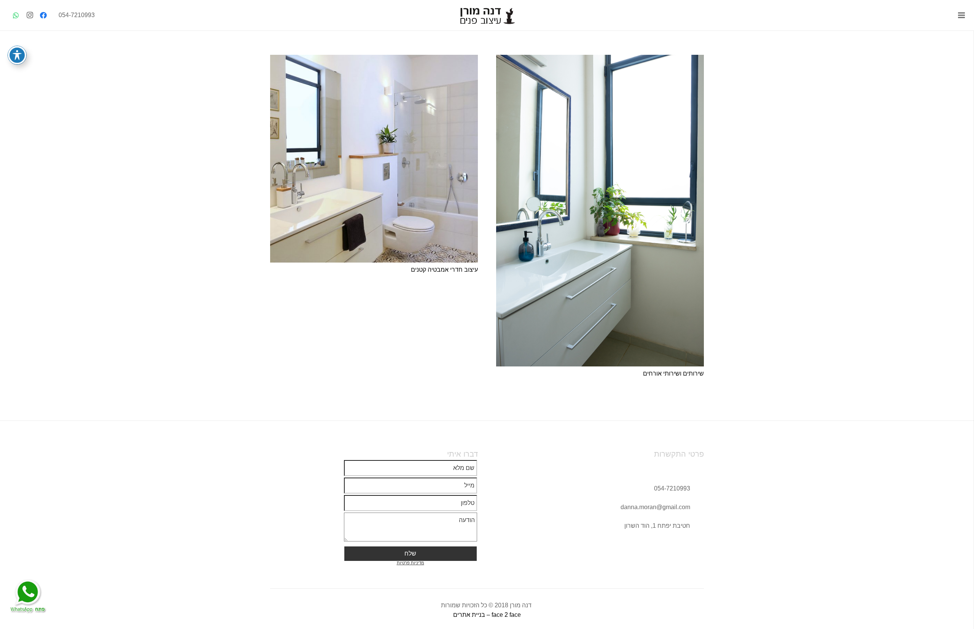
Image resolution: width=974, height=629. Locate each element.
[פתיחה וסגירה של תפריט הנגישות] (17, 55)
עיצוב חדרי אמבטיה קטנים (444, 269)
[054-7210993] (697, 488)
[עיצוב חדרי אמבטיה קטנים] (374, 159)
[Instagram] (30, 15)
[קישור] (487, 15)
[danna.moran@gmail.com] (697, 507)
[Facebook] (43, 15)
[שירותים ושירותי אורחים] (600, 210)
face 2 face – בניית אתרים (487, 614)
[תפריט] (961, 15)
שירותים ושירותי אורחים (673, 373)
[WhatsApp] (16, 15)
